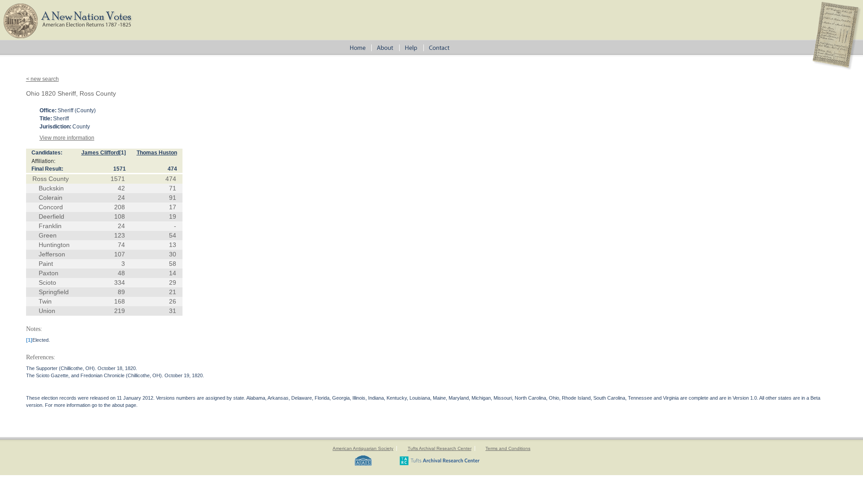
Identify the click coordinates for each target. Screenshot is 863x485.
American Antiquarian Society (363, 448)
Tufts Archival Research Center (440, 448)
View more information (67, 138)
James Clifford (100, 153)
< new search (42, 79)
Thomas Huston (157, 153)
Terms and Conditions (507, 448)
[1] (122, 153)
